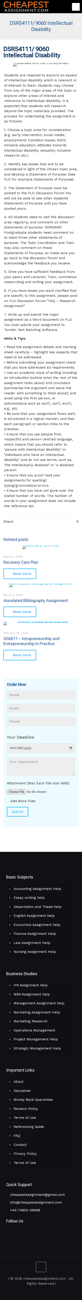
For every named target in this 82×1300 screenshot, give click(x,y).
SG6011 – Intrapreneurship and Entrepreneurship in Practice (31, 641)
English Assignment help (34, 916)
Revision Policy (26, 1109)
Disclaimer (22, 1091)
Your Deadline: (21, 737)
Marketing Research (30, 1021)
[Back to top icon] (41, 1267)
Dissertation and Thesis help (38, 907)
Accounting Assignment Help (37, 889)
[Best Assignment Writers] (26, 6)
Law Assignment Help (32, 943)
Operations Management (34, 1030)
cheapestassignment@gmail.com (37, 1195)
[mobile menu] (76, 7)
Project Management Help (36, 1039)
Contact (20, 1145)
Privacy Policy (25, 1154)
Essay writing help (29, 898)
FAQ (17, 1136)
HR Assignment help (31, 985)
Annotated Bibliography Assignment (35, 600)
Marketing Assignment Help (37, 1012)
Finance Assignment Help (35, 934)
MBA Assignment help (32, 994)
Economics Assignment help (37, 925)
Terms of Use (25, 1118)
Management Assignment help (39, 1003)
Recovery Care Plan (20, 562)
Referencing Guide (29, 1127)
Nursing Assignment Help (35, 952)
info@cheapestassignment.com (35, 1202)
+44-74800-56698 (24, 1210)
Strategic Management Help (37, 1048)
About (18, 1082)
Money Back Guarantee (33, 1100)
